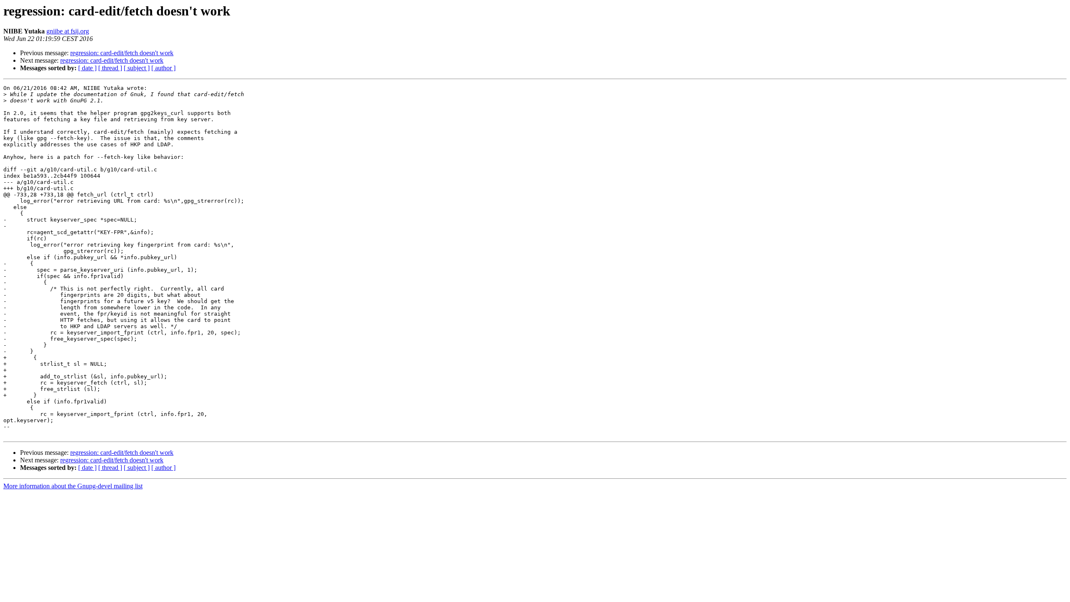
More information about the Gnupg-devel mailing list (73, 486)
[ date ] (87, 67)
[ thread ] (110, 67)
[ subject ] (137, 67)
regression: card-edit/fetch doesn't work (121, 52)
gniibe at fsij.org (67, 31)
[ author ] (163, 67)
